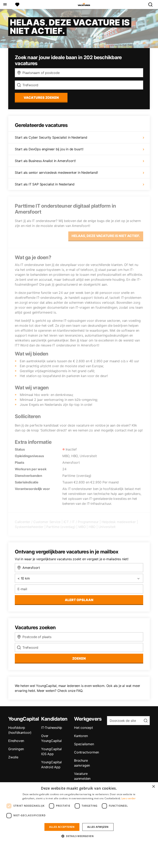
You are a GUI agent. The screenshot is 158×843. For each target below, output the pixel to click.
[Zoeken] (152, 4)
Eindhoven (16, 741)
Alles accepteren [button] (61, 827)
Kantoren (81, 736)
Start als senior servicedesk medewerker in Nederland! (56, 172)
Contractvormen (86, 752)
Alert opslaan (79, 600)
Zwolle (13, 757)
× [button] (153, 786)
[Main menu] (4, 4)
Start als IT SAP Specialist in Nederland (44, 184)
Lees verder (128, 798)
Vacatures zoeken (41, 97)
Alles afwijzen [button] (98, 827)
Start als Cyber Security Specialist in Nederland (51, 137)
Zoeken (79, 658)
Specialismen (84, 744)
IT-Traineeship (51, 728)
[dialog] (79, 812)
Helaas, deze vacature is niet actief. (106, 236)
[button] (79, 836)
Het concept (83, 728)
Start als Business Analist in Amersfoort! (45, 161)
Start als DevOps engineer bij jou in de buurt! (49, 149)
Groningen (16, 749)
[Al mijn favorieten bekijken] (17, 4)
